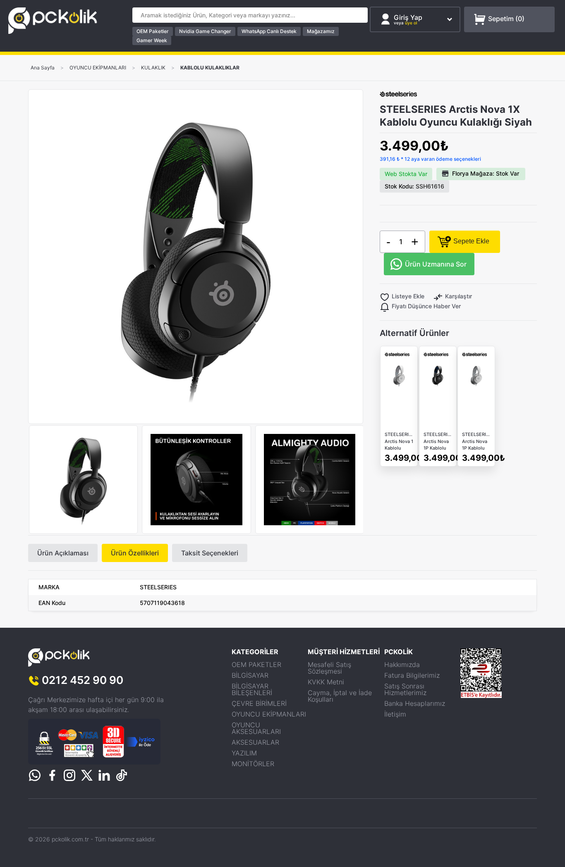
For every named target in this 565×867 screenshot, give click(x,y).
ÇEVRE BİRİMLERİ (259, 703)
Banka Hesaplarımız (414, 703)
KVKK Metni (326, 682)
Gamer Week (151, 40)
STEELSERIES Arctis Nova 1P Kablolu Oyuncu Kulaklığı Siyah (438, 441)
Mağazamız (321, 31)
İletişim (395, 714)
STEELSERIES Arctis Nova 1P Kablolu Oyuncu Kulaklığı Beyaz (476, 441)
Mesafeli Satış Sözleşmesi (329, 667)
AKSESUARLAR (255, 742)
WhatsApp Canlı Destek (269, 31)
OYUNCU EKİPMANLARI (97, 67)
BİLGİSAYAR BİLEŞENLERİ (252, 689)
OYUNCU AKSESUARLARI (256, 728)
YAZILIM (244, 753)
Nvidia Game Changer (205, 31)
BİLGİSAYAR (250, 675)
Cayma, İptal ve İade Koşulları (340, 695)
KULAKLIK (153, 67)
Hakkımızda (402, 664)
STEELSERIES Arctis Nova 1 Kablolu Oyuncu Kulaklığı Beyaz (399, 441)
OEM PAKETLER (256, 664)
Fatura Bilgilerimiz (412, 675)
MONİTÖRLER (253, 764)
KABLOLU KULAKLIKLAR (209, 67)
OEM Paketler (152, 31)
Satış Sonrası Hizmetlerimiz (405, 689)
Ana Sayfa (43, 67)
